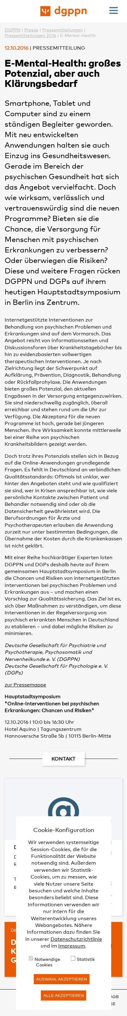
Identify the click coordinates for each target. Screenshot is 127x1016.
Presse (31, 29)
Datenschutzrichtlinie (76, 939)
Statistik (86, 959)
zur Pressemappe (25, 685)
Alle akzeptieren (63, 995)
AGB (114, 996)
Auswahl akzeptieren (61, 979)
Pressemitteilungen (62, 29)
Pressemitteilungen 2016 (30, 35)
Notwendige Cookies (47, 962)
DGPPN (12, 29)
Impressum (71, 946)
